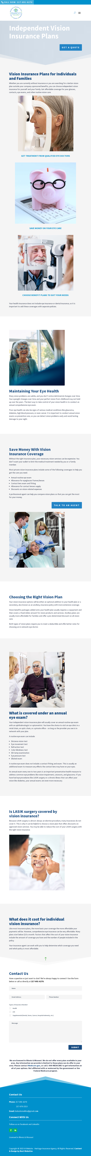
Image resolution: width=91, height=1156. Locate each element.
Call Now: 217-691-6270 (18, 2)
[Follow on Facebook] (11, 1130)
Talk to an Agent (67, 505)
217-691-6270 (21, 1102)
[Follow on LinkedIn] (15, 1130)
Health (15, 1008)
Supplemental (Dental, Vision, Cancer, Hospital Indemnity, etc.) (33, 1015)
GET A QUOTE (71, 47)
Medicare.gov (34, 1065)
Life (14, 1012)
